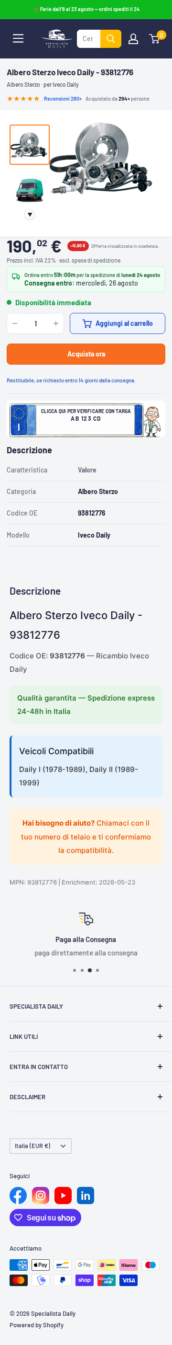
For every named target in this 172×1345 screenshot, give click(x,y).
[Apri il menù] (18, 38)
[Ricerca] (110, 39)
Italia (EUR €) (32, 1146)
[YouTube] (63, 1195)
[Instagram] (40, 1195)
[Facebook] (18, 1195)
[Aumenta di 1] (56, 323)
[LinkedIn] (85, 1195)
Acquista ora (86, 354)
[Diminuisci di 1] (14, 323)
